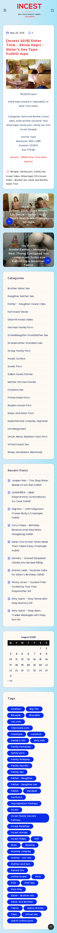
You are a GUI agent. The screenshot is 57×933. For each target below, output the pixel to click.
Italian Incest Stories (20, 374)
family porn (26, 171)
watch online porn (22, 920)
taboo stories (35, 908)
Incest (14, 809)
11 (16, 659)
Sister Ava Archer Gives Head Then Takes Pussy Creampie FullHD (30, 546)
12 (22, 659)
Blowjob (14, 171)
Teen (14, 914)
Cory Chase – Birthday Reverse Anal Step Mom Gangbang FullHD (26, 530)
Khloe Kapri (27, 176)
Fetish (14, 791)
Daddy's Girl (18, 740)
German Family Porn (20, 327)
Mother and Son (20, 864)
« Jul (10, 680)
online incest (19, 876)
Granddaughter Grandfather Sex (28, 335)
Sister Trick (12, 183)
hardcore (16, 797)
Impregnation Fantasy (24, 803)
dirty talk (39, 740)
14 (34, 659)
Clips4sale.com (20, 728)
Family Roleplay (20, 759)
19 (22, 665)
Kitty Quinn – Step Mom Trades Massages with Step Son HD (29, 615)
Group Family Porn (19, 351)
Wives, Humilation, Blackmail (25, 452)
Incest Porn (15, 366)
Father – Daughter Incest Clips (27, 304)
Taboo (15, 908)
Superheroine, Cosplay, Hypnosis (28, 421)
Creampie (16, 734)
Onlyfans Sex (16, 390)
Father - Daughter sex (24, 784)
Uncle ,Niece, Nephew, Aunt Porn (27, 436)
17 (11, 665)
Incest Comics (16, 358)
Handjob (32, 791)
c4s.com (16, 721)
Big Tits (34, 709)
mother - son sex (21, 857)
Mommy (30, 845)
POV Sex (30, 882)
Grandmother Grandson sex (25, 343)
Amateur (16, 709)
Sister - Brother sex (16, 180)
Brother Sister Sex (19, 288)
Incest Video (13, 176)
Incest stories (19, 832)
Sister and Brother (38, 180)
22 (40, 665)
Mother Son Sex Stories (22, 382)
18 (16, 665)
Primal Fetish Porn (19, 397)
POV (13, 882)
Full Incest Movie (18, 312)
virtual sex (31, 914)
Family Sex (39, 171)
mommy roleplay (21, 851)
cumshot (36, 734)
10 (10, 659)
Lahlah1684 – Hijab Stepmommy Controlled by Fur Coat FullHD (29, 497)
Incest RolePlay (20, 826)
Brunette (34, 715)
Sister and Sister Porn (21, 413)
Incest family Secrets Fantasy (23, 818)
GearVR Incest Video (20, 319)
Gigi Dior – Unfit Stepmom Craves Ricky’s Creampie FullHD (28, 513)
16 (46, 659)
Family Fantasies (21, 746)
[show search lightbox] (52, 10)
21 (34, 665)
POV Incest (40, 176)
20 (28, 665)
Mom (14, 845)
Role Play (16, 889)
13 (28, 659)
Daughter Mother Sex (21, 296)
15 (40, 659)
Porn (38, 876)
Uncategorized (17, 429)
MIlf (37, 838)
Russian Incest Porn (20, 405)
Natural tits (17, 870)
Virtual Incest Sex (18, 444)
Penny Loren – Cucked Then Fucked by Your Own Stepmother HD (29, 586)
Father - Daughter (22, 778)
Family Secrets (19, 765)
